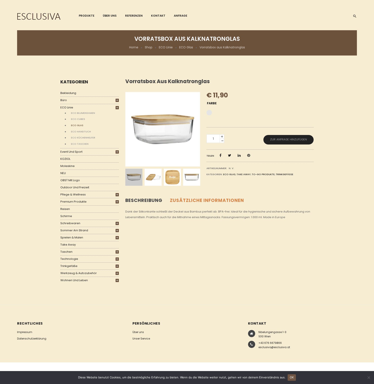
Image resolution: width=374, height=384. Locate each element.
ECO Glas (186, 47)
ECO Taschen (80, 144)
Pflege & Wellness (73, 194)
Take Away (68, 245)
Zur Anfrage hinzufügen (288, 139)
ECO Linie (166, 47)
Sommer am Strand (74, 230)
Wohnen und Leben (74, 280)
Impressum (24, 332)
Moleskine (67, 166)
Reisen (65, 209)
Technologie (69, 259)
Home (133, 47)
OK (292, 377)
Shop (148, 47)
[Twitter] (229, 155)
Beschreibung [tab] (143, 200)
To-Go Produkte (263, 174)
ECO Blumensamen (83, 113)
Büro (63, 100)
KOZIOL (65, 159)
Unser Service (141, 338)
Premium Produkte (73, 202)
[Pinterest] (248, 155)
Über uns (138, 332)
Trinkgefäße (68, 266)
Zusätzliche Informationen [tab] (207, 200)
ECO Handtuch (81, 131)
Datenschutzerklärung (31, 338)
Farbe (212, 103)
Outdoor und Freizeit (74, 187)
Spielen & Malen (71, 237)
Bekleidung (68, 93)
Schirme (66, 216)
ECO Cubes (78, 119)
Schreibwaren (70, 223)
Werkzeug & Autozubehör (78, 273)
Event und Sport (71, 152)
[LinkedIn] (239, 155)
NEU (63, 173)
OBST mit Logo (70, 180)
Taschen (66, 252)
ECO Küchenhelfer (83, 137)
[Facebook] (220, 155)
